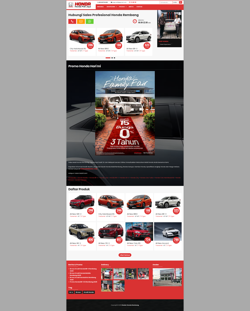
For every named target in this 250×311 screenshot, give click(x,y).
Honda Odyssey (81, 180)
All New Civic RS (133, 243)
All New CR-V (104, 243)
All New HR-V (132, 48)
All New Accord (162, 243)
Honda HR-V (114, 178)
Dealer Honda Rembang (130, 305)
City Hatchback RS (106, 214)
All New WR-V (75, 214)
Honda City (135, 178)
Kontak (139, 7)
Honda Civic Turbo (147, 178)
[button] (108, 58)
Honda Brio (72, 178)
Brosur (78, 292)
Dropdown (111, 7)
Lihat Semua (125, 255)
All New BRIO (75, 48)
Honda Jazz (104, 178)
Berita (131, 7)
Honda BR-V (93, 178)
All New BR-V (103, 48)
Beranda (100, 7)
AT (79, 51)
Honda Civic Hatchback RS (164, 178)
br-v (71, 292)
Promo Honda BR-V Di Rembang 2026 (83, 282)
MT (81, 51)
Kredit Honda (89, 292)
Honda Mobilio (83, 178)
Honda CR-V (124, 178)
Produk (122, 7)
